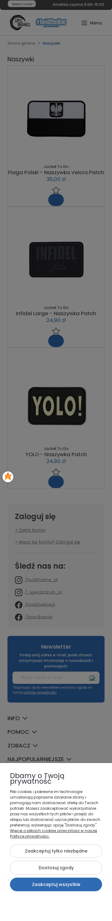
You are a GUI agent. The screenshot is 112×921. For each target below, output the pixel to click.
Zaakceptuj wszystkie (56, 884)
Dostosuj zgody (56, 868)
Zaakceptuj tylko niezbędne (56, 851)
